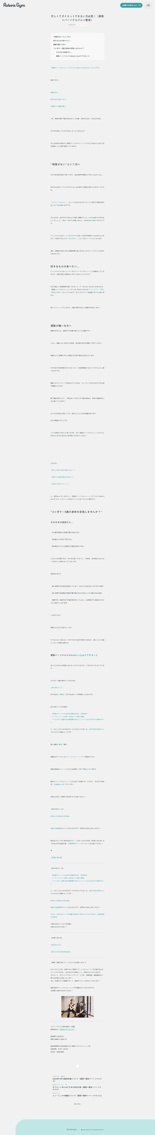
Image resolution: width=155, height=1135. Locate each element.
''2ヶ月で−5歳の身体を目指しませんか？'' (69, 48)
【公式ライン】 (56, 944)
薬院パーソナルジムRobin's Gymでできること (73, 56)
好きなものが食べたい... (62, 40)
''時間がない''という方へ (62, 36)
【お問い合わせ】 (57, 857)
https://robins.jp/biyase (60, 816)
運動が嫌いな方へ (59, 44)
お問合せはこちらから (67, 1029)
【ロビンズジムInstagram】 (61, 951)
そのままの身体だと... (64, 52)
